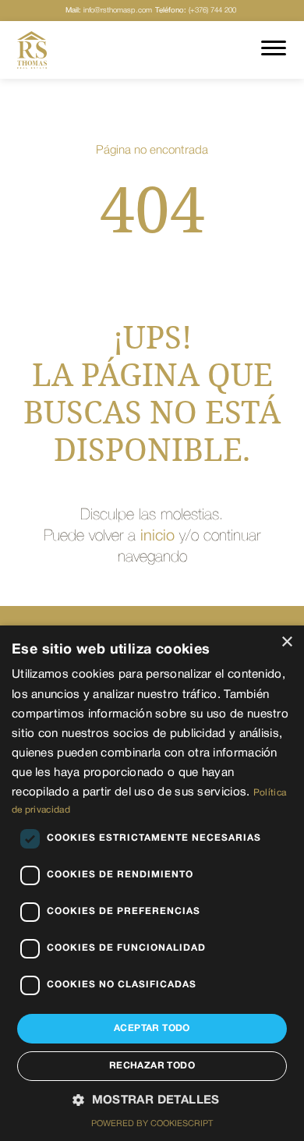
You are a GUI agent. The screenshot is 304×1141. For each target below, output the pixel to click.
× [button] (286, 642)
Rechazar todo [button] (152, 1065)
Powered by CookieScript (152, 1124)
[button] (152, 1101)
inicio (157, 537)
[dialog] (152, 883)
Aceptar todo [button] (152, 1028)
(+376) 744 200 (195, 10)
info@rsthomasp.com (108, 10)
